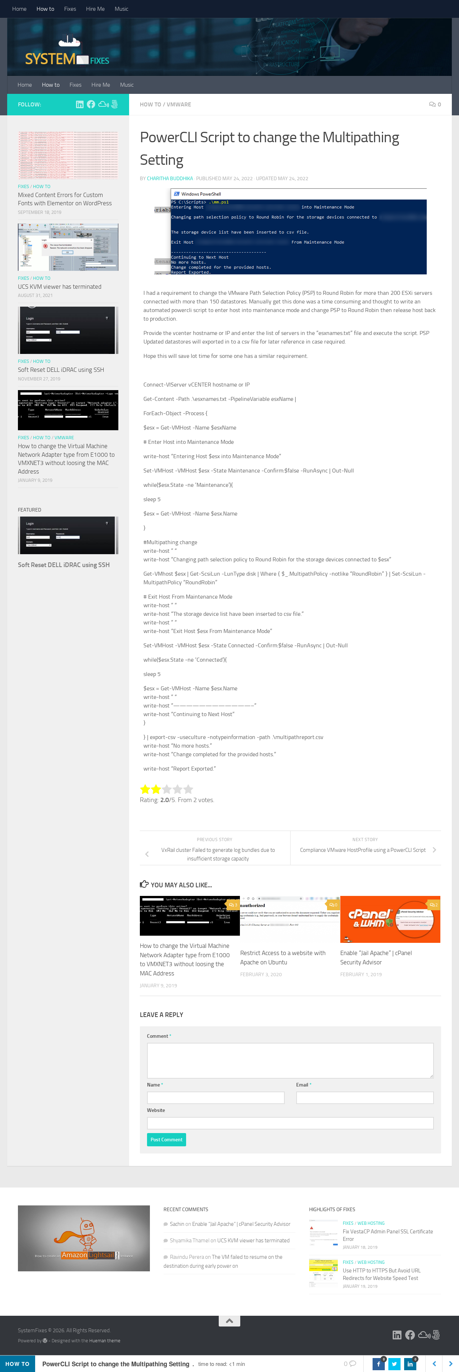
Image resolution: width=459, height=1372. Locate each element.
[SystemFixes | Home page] (67, 50)
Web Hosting (371, 1223)
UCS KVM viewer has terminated (59, 286)
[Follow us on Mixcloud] (102, 104)
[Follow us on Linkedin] (79, 104)
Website (156, 1110)
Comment (159, 1036)
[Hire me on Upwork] (114, 104)
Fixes (70, 8)
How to (45, 8)
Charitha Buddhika (170, 179)
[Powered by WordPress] (45, 1340)
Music (121, 8)
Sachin (177, 1224)
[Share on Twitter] (394, 1364)
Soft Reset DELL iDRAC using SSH (61, 369)
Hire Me (95, 8)
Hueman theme (104, 1340)
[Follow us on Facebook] (91, 104)
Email (304, 1085)
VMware (179, 104)
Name (155, 1085)
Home (19, 8)
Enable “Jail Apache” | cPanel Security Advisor (241, 1224)
